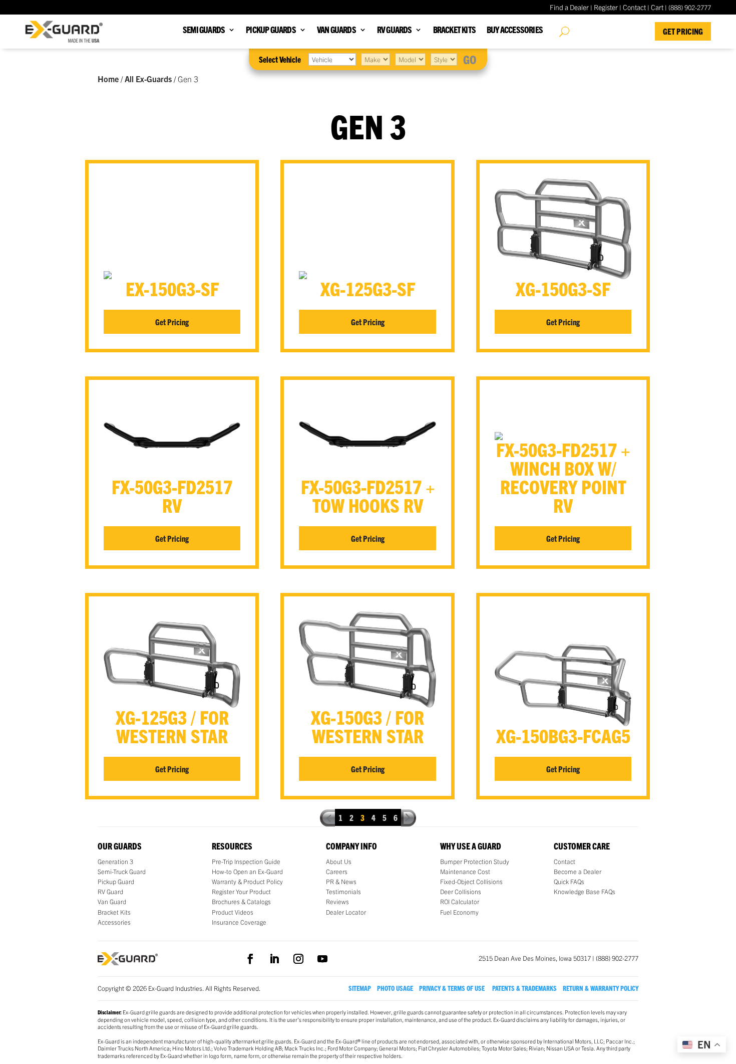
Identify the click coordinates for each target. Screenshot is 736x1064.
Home (108, 79)
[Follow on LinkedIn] (274, 959)
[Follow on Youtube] (322, 959)
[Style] (444, 59)
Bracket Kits (114, 912)
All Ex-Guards (148, 79)
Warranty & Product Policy (247, 882)
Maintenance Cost (465, 872)
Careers (336, 872)
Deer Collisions (460, 892)
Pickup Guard (116, 882)
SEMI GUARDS (204, 30)
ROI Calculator (459, 902)
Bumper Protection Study (474, 862)
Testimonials (343, 892)
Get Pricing (683, 31)
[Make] (375, 59)
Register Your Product (241, 892)
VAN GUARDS (336, 30)
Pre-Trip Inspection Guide (246, 862)
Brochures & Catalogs (241, 902)
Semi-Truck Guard (122, 872)
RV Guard (110, 892)
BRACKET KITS (454, 30)
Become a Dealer (577, 872)
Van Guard (112, 902)
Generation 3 (115, 862)
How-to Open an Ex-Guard (247, 872)
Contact (634, 7)
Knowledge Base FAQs (584, 892)
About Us (338, 862)
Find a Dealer (569, 7)
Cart (657, 7)
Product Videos (232, 912)
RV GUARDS (394, 30)
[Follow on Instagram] (298, 959)
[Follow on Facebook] (250, 959)
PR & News (341, 882)
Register (606, 7)
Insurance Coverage (239, 922)
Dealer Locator (346, 912)
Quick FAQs (569, 882)
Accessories (114, 922)
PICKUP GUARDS (271, 30)
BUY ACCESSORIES (515, 30)
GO (470, 59)
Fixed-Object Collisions (471, 882)
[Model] (410, 59)
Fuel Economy (459, 912)
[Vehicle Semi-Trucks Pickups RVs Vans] (332, 59)
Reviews (337, 902)
